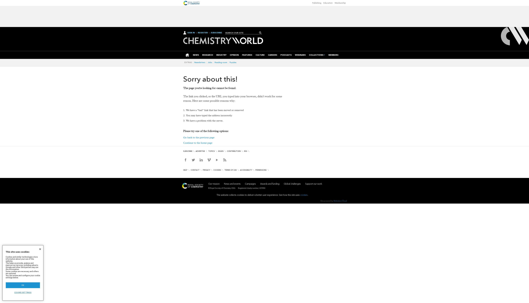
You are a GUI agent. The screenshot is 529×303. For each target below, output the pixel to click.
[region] (23, 273)
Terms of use (230, 170)
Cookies (217, 170)
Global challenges (292, 183)
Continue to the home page (197, 142)
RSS (245, 151)
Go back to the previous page (198, 137)
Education (328, 3)
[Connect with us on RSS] (224, 159)
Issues (221, 151)
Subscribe (216, 33)
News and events (232, 183)
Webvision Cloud (340, 201)
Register (203, 33)
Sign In (191, 33)
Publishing (316, 3)
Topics (211, 151)
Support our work (313, 183)
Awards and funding (269, 183)
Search (260, 33)
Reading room (221, 62)
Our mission (214, 183)
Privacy (206, 170)
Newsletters (199, 62)
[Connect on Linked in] (201, 159)
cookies (304, 195)
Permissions (261, 170)
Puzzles (233, 62)
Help (185, 170)
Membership (340, 3)
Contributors (234, 151)
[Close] (40, 249)
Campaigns (250, 183)
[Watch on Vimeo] (209, 159)
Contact (195, 170)
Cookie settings (23, 292)
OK (22, 285)
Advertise (200, 151)
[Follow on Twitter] (193, 159)
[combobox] (242, 32)
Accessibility (246, 170)
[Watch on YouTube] (217, 159)
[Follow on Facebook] (185, 159)
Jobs (210, 62)
